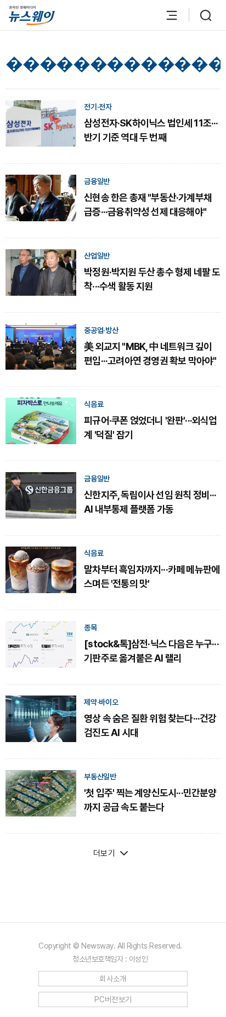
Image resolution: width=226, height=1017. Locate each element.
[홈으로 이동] (32, 15)
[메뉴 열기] (166, 15)
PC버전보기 (113, 999)
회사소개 (112, 978)
